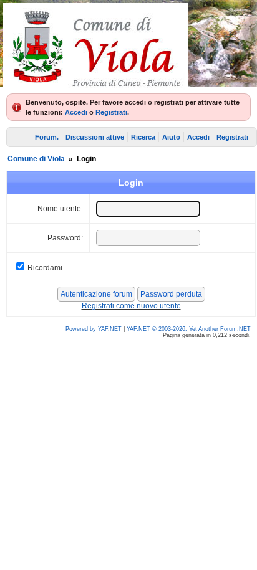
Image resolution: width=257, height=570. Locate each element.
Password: (65, 238)
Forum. (47, 137)
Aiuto (171, 137)
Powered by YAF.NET (93, 329)
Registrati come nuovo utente (131, 306)
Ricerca (143, 137)
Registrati (111, 112)
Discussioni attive (94, 137)
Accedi (76, 112)
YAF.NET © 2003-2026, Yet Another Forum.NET (189, 329)
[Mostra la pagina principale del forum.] (95, 87)
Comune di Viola (36, 158)
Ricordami (44, 268)
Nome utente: (60, 208)
